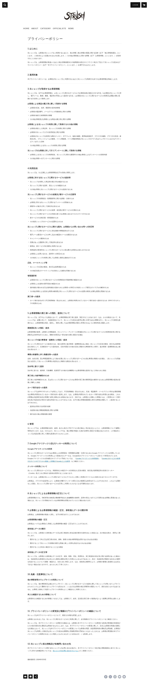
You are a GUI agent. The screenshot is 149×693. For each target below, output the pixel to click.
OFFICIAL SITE (59, 28)
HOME (26, 28)
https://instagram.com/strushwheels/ (115, 676)
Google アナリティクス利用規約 (87, 458)
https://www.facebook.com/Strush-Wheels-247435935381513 (105, 676)
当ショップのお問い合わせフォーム (65, 651)
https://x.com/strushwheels (110, 676)
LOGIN (135, 5)
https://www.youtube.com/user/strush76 (119, 676)
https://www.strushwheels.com (124, 676)
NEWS (71, 28)
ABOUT (34, 28)
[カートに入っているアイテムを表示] (144, 5)
